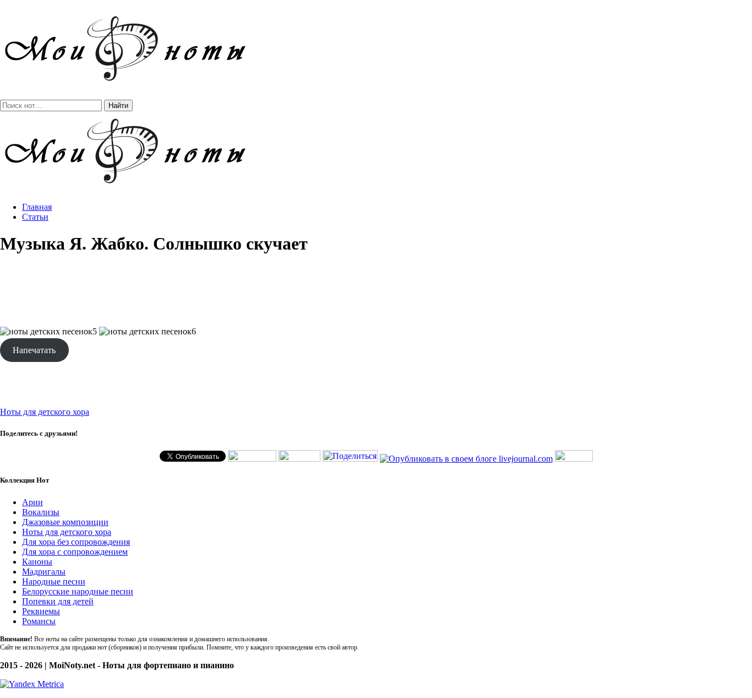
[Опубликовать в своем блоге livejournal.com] (466, 458)
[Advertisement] (376, 291)
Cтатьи (35, 216)
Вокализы (40, 512)
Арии (32, 502)
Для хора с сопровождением (75, 551)
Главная (37, 207)
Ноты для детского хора (44, 411)
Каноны (37, 561)
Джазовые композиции (65, 522)
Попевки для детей (58, 601)
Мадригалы (44, 571)
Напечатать (34, 350)
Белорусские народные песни (77, 591)
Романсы (39, 621)
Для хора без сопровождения (76, 542)
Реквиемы (41, 611)
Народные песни (53, 581)
